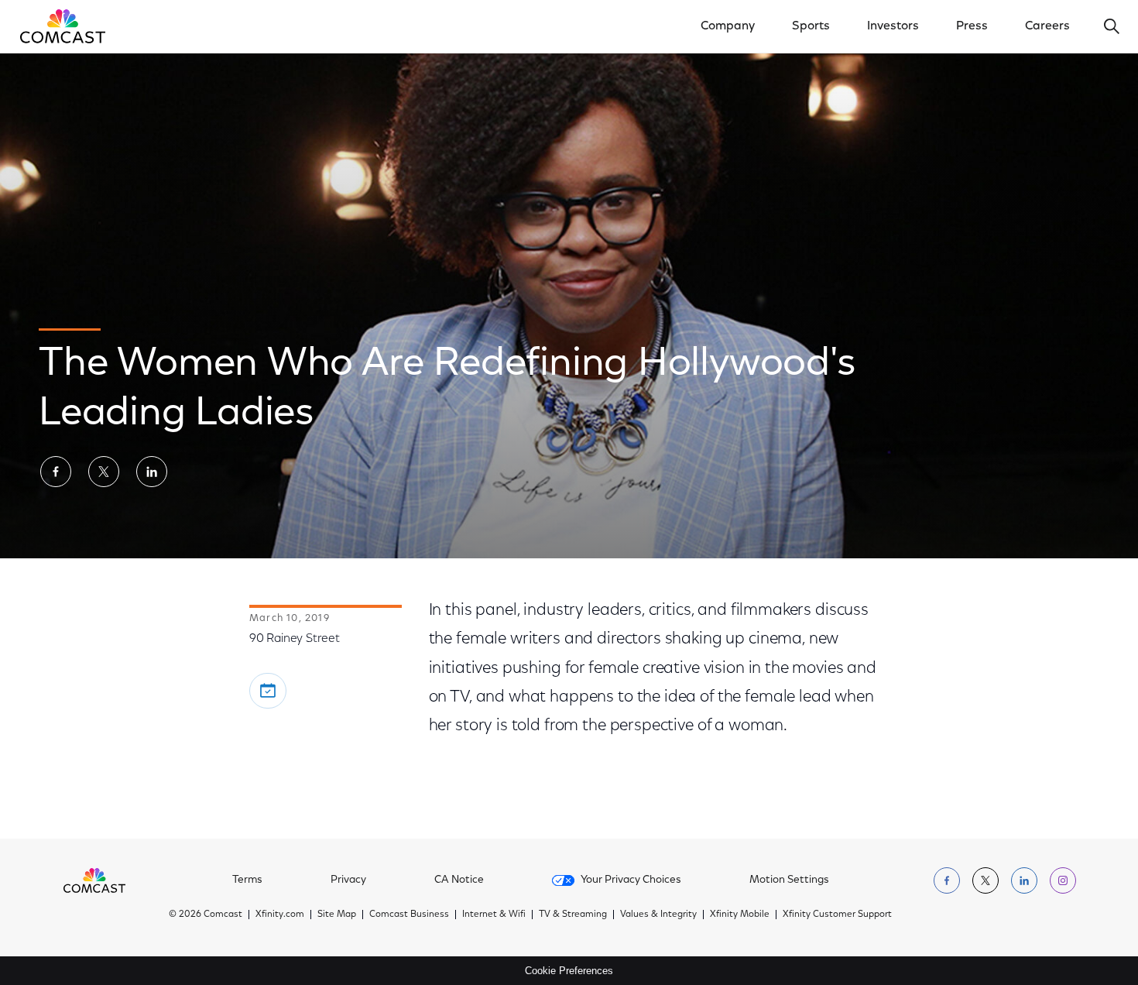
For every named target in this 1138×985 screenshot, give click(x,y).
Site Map (336, 914)
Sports (811, 26)
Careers (1047, 26)
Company (728, 26)
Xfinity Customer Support (837, 914)
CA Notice (459, 880)
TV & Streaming (573, 914)
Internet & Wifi (494, 914)
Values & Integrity (658, 914)
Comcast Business (409, 914)
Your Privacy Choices (631, 880)
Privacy (348, 880)
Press (972, 26)
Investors (893, 26)
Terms (247, 880)
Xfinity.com (279, 914)
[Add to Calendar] (267, 691)
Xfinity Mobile (740, 914)
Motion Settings (789, 880)
